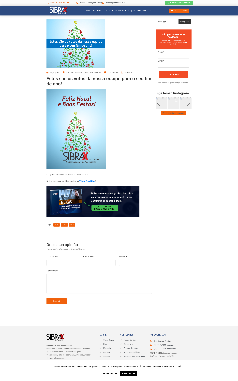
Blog (130, 11)
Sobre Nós (97, 11)
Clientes (107, 11)
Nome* (161, 52)
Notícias (70, 72)
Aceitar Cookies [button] (128, 373)
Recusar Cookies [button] (110, 373)
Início (88, 11)
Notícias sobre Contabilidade (88, 72)
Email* (161, 61)
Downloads (141, 11)
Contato (152, 11)
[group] (161, 103)
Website (123, 256)
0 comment (113, 72)
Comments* (52, 270)
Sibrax (64, 225)
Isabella (128, 72)
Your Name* (52, 256)
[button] (173, 107)
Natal (56, 225)
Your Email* (88, 256)
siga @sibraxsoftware (174, 113)
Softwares (119, 11)
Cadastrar (173, 74)
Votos (72, 225)
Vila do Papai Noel (87, 181)
